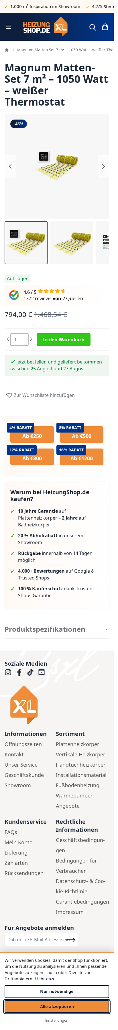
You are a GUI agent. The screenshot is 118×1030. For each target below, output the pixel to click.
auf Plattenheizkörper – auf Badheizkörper (52, 518)
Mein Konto (19, 842)
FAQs (11, 832)
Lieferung (16, 852)
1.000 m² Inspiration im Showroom (41, 6)
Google (82, 571)
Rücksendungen (24, 873)
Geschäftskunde (24, 775)
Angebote (68, 805)
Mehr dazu (45, 978)
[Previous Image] (10, 166)
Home (7, 50)
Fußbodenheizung (77, 785)
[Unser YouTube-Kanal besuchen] (41, 672)
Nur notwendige (57, 991)
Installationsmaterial (81, 775)
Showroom (18, 785)
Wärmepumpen (75, 795)
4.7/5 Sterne (100, 6)
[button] (26, 242)
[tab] (57, 629)
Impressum (70, 911)
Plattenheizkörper (77, 744)
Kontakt (14, 754)
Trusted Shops (33, 578)
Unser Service (21, 764)
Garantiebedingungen (82, 901)
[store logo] (49, 27)
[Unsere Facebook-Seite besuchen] (19, 672)
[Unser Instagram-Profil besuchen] (8, 672)
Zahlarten (16, 862)
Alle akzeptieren (57, 1006)
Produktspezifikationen (45, 629)
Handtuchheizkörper (80, 764)
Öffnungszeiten (23, 744)
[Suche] (92, 27)
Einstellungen (56, 1020)
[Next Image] (103, 166)
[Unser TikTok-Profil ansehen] (30, 672)
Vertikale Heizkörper (80, 754)
